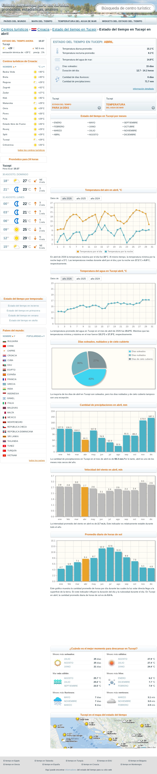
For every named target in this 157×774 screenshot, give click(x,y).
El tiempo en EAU (104, 761)
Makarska (8, 103)
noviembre (130, 130)
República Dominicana (20, 431)
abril (57, 134)
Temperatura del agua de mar (77, 21)
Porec (6, 113)
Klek (5, 98)
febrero (59, 126)
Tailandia (12, 441)
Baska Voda (9, 72)
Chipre (11, 351)
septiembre (131, 122)
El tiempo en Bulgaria (137, 761)
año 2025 (81, 198)
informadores (71, 770)
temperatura (115, 106)
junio (92, 126)
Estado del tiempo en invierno (23, 305)
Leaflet (143, 747)
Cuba (10, 360)
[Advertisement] (23, 274)
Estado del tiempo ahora (17, 41)
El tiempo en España (51, 764)
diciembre (130, 134)
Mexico (12, 417)
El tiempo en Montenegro (131, 764)
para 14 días (61, 106)
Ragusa (7, 82)
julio (92, 130)
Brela (5, 77)
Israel (11, 398)
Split (5, 134)
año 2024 (95, 198)
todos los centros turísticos (31, 150)
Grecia (11, 384)
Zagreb (6, 87)
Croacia (43, 29)
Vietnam (12, 455)
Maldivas (12, 408)
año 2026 (67, 198)
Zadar (6, 92)
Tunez (10, 446)
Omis (5, 108)
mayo (92, 122)
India (10, 389)
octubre (129, 126)
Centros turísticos (14, 29)
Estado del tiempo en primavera (23, 310)
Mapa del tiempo (42, 21)
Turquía (12, 451)
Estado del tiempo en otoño (23, 320)
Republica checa (17, 427)
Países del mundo (15, 21)
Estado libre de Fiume (14, 124)
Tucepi (6, 139)
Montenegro (15, 422)
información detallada (143, 88)
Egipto (11, 370)
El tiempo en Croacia (90, 764)
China (10, 346)
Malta (10, 412)
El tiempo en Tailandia (44, 761)
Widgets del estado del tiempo (122, 21)
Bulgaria (13, 341)
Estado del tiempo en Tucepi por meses (103, 116)
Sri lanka (13, 436)
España (11, 374)
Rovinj (6, 129)
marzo (58, 130)
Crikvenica (8, 145)
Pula (5, 119)
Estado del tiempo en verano (23, 315)
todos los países (37, 460)
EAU (10, 365)
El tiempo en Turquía (74, 761)
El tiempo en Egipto (11, 761)
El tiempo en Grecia (11, 764)
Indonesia (13, 393)
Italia (10, 403)
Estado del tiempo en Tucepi (74, 29)
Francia (11, 379)
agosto (93, 134)
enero (57, 122)
